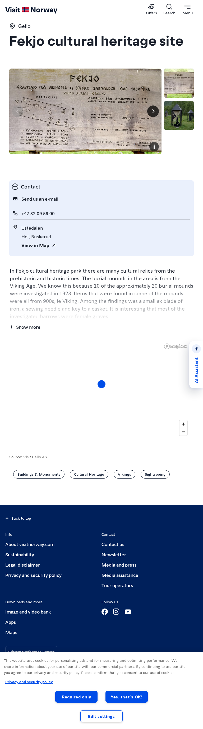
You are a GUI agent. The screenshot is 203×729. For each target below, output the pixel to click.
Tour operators (117, 585)
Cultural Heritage (89, 474)
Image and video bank (28, 612)
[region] (101, 389)
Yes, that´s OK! (126, 696)
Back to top (21, 518)
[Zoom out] (183, 432)
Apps (10, 622)
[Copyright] (154, 146)
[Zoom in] (183, 424)
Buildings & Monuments (38, 474)
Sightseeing (155, 474)
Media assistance (120, 575)
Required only (76, 696)
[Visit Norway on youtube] (128, 612)
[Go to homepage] (39, 9)
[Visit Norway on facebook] (105, 612)
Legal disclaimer (22, 565)
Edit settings (101, 716)
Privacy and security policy (33, 575)
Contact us (113, 544)
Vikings (124, 474)
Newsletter (114, 554)
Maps (11, 632)
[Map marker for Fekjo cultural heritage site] (101, 384)
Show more (28, 327)
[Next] (153, 111)
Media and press (119, 565)
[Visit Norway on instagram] (116, 612)
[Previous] (18, 111)
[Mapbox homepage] (175, 346)
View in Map (35, 245)
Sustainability (19, 554)
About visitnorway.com (29, 544)
